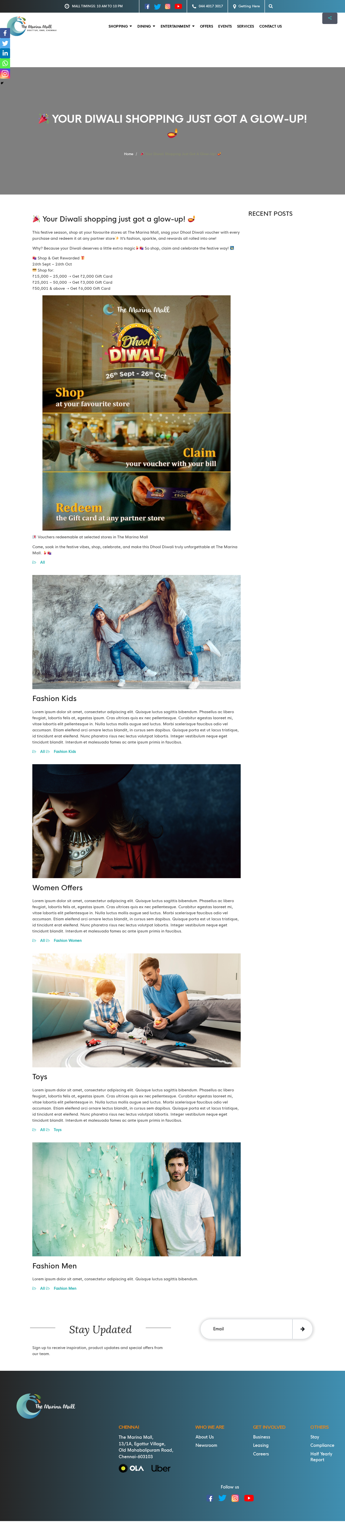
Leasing (261, 1445)
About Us (204, 1437)
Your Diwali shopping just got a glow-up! (180, 154)
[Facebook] (5, 33)
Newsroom (206, 1445)
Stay (314, 1437)
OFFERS (206, 26)
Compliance (322, 1445)
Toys (56, 1129)
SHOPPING (118, 26)
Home (128, 154)
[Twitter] (5, 43)
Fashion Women (66, 940)
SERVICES (245, 26)
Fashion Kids (63, 751)
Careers (261, 1454)
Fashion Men (63, 1288)
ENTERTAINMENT (175, 26)
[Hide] (2, 83)
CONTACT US (270, 26)
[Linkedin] (5, 53)
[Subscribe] (302, 1329)
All (40, 562)
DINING (144, 26)
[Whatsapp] (5, 63)
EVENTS (225, 26)
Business (261, 1437)
